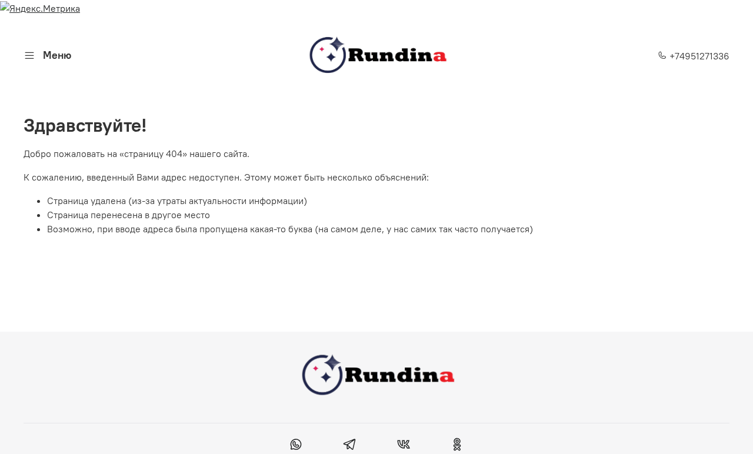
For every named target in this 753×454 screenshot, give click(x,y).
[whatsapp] (296, 446)
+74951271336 (698, 56)
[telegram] (349, 446)
